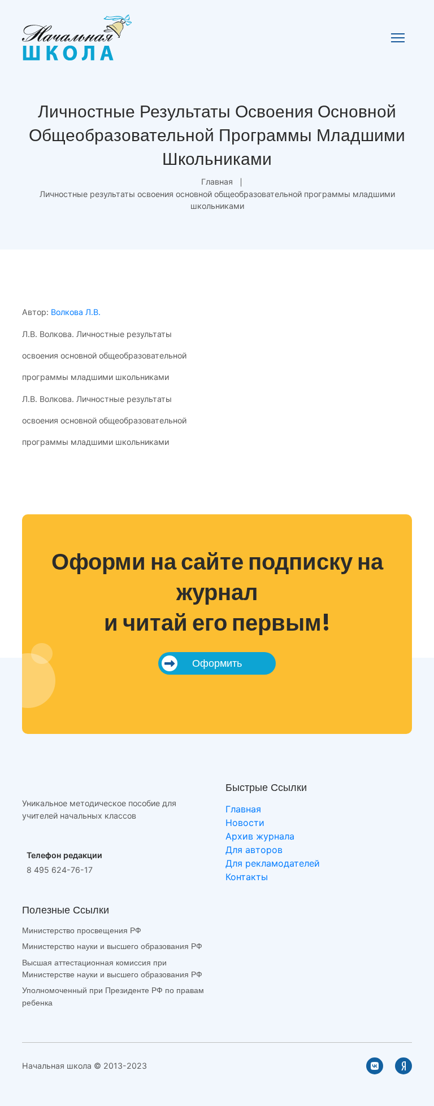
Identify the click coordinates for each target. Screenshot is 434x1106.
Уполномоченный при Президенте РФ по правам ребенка (113, 996)
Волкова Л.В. (76, 312)
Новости (244, 822)
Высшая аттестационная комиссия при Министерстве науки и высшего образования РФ (112, 968)
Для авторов (254, 849)
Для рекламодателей (272, 863)
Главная (217, 181)
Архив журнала (259, 836)
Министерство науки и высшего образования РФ (112, 946)
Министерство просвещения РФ (81, 930)
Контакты (246, 876)
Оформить (217, 663)
